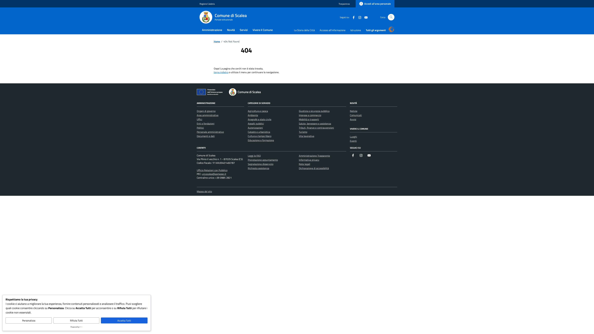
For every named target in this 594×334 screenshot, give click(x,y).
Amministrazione (212, 30)
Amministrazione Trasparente (314, 156)
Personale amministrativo (210, 132)
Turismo (303, 132)
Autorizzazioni (255, 128)
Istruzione (355, 30)
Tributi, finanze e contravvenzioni (316, 128)
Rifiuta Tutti (76, 320)
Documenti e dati (206, 136)
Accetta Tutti (124, 320)
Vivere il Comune (263, 30)
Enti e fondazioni (205, 123)
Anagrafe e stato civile (259, 119)
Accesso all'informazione (332, 30)
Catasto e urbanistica (259, 132)
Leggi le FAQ (254, 156)
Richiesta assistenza (258, 168)
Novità (231, 30)
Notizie (353, 111)
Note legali (304, 164)
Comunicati (356, 115)
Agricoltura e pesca (258, 111)
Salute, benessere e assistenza (315, 123)
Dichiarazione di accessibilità (314, 168)
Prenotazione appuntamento (263, 160)
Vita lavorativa (306, 136)
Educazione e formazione (261, 140)
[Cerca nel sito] (391, 17)
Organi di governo (206, 111)
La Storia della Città (304, 30)
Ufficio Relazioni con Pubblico (212, 170)
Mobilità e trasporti (309, 119)
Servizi (244, 30)
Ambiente (253, 115)
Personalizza (28, 320)
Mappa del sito (204, 191)
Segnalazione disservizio (260, 164)
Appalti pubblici (256, 123)
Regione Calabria (207, 3)
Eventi (353, 141)
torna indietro (221, 72)
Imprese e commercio (310, 115)
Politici (200, 128)
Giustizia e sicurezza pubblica (314, 111)
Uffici (199, 119)
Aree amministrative (207, 115)
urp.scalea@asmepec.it (214, 174)
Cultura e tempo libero (259, 136)
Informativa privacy (309, 160)
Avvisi (353, 119)
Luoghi (353, 137)
